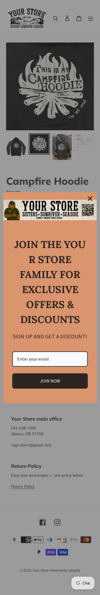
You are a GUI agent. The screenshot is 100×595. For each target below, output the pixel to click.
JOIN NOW (50, 381)
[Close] (90, 198)
